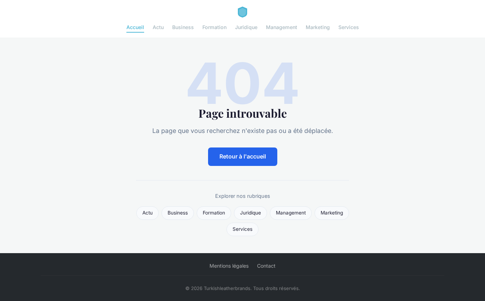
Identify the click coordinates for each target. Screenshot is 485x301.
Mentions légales (229, 266)
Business (183, 27)
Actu (158, 27)
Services (348, 27)
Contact (266, 266)
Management (281, 27)
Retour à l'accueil (242, 156)
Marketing (318, 27)
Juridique (246, 27)
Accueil (135, 27)
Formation (214, 27)
